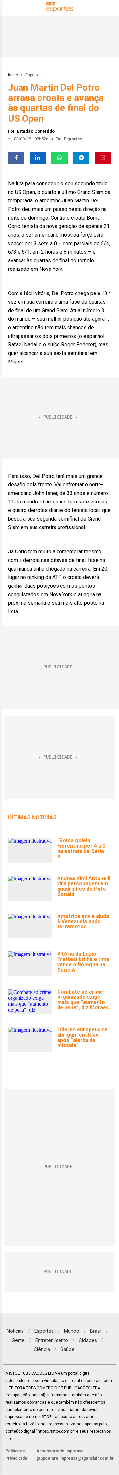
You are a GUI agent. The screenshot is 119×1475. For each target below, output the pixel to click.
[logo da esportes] (59, 8)
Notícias (15, 1331)
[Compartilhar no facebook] (16, 158)
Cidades (88, 1340)
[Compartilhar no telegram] (81, 158)
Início (13, 75)
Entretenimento (51, 1340)
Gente (18, 1340)
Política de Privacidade (16, 1455)
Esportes (33, 75)
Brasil (95, 1331)
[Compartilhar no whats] (59, 158)
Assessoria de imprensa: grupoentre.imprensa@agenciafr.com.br (75, 1455)
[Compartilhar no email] (103, 158)
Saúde (67, 1349)
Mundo (71, 1331)
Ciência (42, 1349)
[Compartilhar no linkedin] (38, 158)
